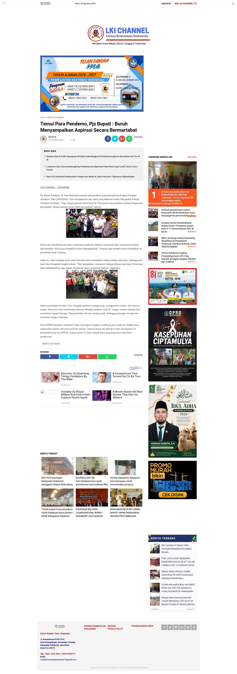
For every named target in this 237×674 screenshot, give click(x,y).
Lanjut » (191, 609)
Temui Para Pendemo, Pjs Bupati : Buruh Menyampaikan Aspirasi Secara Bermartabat (88, 127)
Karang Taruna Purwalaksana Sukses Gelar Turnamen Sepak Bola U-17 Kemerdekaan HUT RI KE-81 (177, 227)
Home (43, 117)
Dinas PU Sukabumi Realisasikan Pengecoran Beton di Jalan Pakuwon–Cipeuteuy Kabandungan (90, 176)
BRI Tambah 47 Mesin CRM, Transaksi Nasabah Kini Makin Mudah (176, 548)
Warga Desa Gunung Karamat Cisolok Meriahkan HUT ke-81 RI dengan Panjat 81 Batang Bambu (178, 601)
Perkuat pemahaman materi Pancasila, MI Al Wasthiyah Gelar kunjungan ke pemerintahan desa (178, 213)
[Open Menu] (4, 3)
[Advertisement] (91, 429)
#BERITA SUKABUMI (51, 344)
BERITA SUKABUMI (55, 117)
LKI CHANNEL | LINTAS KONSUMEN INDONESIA (126, 668)
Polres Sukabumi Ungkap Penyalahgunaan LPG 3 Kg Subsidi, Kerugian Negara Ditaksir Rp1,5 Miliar (178, 257)
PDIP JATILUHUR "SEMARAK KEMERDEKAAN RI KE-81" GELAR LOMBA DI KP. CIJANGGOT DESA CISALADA (178, 561)
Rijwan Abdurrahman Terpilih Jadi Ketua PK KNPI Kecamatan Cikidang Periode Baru (177, 574)
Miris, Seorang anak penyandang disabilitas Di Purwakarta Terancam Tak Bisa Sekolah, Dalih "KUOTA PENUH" (178, 242)
